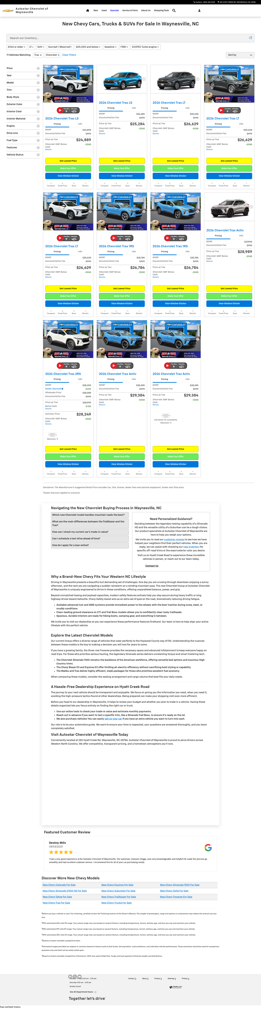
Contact (131, 979)
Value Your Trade (130, 816)
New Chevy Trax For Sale (56, 903)
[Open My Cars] (199, 10)
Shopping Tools (161, 11)
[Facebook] (70, 977)
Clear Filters (69, 55)
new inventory (191, 547)
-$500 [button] (88, 145)
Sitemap (171, 979)
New (96, 11)
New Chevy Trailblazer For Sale (118, 897)
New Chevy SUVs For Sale (174, 891)
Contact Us (152, 566)
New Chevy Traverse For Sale (176, 897)
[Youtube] (79, 977)
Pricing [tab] (57, 124)
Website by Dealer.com (176, 987)
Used (104, 11)
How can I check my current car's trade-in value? (80, 532)
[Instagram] (75, 977)
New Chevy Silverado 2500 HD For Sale (65, 891)
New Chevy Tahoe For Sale (57, 897)
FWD (124, 47)
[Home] (7, 10)
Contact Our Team (184, 816)
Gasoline (110, 47)
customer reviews (174, 539)
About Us (145, 11)
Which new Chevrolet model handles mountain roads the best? (88, 515)
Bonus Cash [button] (51, 407)
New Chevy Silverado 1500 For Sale (179, 885)
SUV (40, 47)
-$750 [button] (88, 406)
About (144, 979)
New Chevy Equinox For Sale (117, 885)
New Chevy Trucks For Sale (116, 903)
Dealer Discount (53, 389)
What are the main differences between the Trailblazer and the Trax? (88, 523)
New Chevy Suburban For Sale (118, 891)
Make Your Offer (68, 168)
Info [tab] (80, 124)
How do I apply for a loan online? (70, 545)
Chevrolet (51, 55)
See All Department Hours (81, 992)
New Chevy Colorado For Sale (59, 885)
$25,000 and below (88, 47)
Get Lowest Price (68, 161)
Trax (36, 55)
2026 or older (16, 47)
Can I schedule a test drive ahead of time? (76, 538)
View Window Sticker (68, 176)
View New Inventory (76, 816)
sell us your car (113, 719)
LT (31, 47)
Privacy (157, 979)
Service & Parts (130, 11)
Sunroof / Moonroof (60, 47)
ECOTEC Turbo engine (145, 47)
